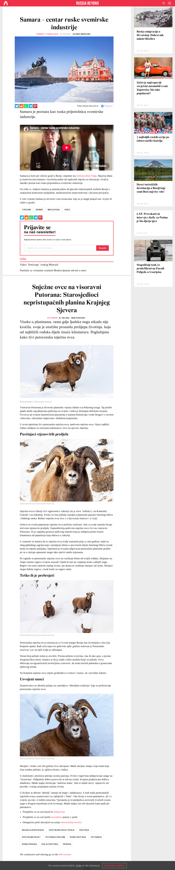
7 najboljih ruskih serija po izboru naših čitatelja (153, 139)
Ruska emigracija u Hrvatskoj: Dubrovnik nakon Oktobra (150, 35)
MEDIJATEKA (54, 210)
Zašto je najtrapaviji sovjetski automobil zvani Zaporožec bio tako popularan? (152, 88)
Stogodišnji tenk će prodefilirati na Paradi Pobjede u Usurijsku (150, 269)
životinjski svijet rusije (62, 830)
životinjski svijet (31, 837)
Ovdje (78, 865)
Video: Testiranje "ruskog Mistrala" (39, 264)
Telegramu (59, 812)
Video (67, 210)
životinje (84, 830)
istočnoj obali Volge (86, 176)
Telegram (108, 106)
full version (65, 854)
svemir (39, 210)
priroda (67, 844)
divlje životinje (50, 844)
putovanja (96, 837)
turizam (26, 210)
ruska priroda (29, 844)
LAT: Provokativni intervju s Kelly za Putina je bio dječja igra (152, 218)
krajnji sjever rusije (33, 830)
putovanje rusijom (55, 837)
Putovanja (52, 318)
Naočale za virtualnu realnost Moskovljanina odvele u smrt (53, 270)
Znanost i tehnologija (47, 34)
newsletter (56, 817)
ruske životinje (78, 837)
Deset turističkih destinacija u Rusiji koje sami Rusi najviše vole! (151, 188)
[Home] (6, 3)
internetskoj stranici (71, 822)
